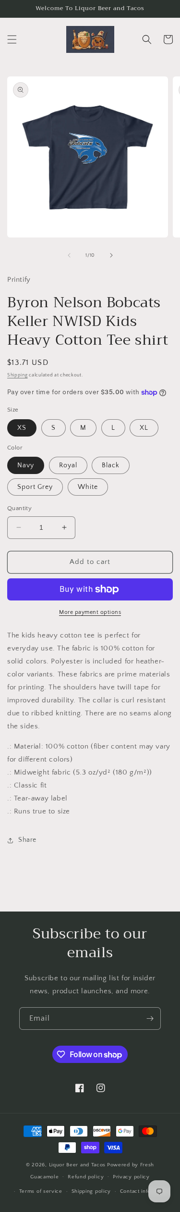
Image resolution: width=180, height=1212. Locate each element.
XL (144, 428)
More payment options (90, 612)
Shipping (17, 375)
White (88, 487)
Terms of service (40, 1191)
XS (21, 428)
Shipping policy (91, 1191)
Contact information (145, 1191)
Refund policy (86, 1177)
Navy (25, 465)
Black (111, 465)
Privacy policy (131, 1177)
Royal (68, 465)
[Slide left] (69, 255)
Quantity (19, 508)
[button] (12, 39)
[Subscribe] (149, 1018)
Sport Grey (35, 487)
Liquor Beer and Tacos (77, 1165)
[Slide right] (111, 255)
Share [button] (27, 840)
